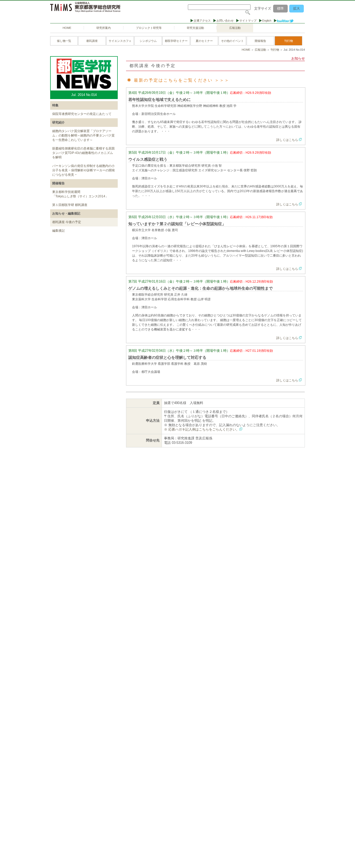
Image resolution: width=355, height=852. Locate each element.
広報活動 (235, 27)
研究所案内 (103, 27)
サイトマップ (248, 20)
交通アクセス (202, 20)
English (266, 20)
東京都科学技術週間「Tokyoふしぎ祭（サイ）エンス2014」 (80, 194)
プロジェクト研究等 (149, 27)
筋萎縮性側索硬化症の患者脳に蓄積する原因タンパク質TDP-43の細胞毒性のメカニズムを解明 (83, 153)
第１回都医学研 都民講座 (69, 205)
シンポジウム (148, 40)
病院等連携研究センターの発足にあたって (81, 114)
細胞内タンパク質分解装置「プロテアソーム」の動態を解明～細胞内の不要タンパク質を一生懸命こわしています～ (83, 135)
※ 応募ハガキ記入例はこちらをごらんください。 (201, 429)
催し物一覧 (64, 40)
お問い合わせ (225, 20)
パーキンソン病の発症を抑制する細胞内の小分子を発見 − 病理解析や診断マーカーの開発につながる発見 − (83, 170)
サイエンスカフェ (120, 40)
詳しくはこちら (287, 140)
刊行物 (288, 40)
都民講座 (92, 40)
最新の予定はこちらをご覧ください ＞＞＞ (181, 80)
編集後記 (58, 230)
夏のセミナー (204, 40)
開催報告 (260, 40)
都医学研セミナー (176, 40)
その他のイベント (232, 40)
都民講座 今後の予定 (66, 222)
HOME (67, 27)
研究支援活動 (195, 27)
